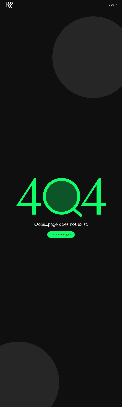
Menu (112, 5)
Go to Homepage (60, 234)
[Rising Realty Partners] (9, 5)
